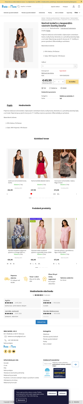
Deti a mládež (47, 344)
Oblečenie (46, 334)
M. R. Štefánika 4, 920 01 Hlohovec (14, 334)
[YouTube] (14, 351)
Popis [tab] (9, 105)
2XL (39, 264)
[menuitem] (11, 12)
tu (37, 396)
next (78, 172)
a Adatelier (74, 402)
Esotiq (48, 31)
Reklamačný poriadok (10, 375)
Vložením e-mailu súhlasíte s (61, 364)
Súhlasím (62, 393)
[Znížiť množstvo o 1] (55, 82)
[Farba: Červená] (31, 194)
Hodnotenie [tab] (25, 105)
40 (10, 264)
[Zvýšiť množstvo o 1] (63, 82)
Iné (61, 98)
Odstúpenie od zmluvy (10, 380)
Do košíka (72, 82)
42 (13, 264)
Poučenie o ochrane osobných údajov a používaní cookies (21, 378)
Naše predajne (8, 343)
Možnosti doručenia (48, 73)
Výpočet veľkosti (55, 6)
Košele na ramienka (66, 96)
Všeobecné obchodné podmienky (14, 373)
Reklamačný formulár (10, 382)
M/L (58, 194)
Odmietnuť (52, 393)
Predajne (65, 6)
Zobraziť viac (41, 322)
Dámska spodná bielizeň (50, 337)
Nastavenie (21, 400)
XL (35, 264)
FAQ (5, 368)
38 (7, 264)
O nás (5, 365)
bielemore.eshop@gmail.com (17, 336)
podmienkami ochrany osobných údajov (61, 365)
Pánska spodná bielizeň (50, 339)
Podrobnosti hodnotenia (68, 28)
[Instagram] (10, 351)
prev (5, 172)
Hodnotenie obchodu (41, 291)
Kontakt (6, 363)
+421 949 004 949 (13, 340)
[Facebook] (5, 351)
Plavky (45, 341)
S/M (54, 194)
